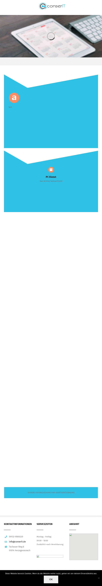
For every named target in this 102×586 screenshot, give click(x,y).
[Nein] (98, 578)
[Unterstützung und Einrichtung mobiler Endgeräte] (24, 354)
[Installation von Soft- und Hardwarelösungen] (24, 306)
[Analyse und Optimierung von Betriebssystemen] (72, 403)
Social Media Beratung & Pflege (75, 471)
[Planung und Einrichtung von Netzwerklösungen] (72, 354)
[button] (83, 543)
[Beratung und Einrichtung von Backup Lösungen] (24, 451)
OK (51, 579)
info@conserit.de (17, 541)
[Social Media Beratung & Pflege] (72, 451)
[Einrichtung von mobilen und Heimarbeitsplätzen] (24, 403)
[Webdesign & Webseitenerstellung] (24, 257)
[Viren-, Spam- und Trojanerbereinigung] (72, 306)
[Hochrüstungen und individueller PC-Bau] (72, 257)
